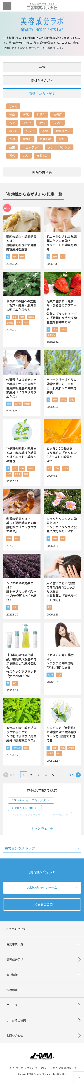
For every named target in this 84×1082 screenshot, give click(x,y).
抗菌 (12, 147)
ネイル (13, 131)
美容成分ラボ (14, 959)
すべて (13, 106)
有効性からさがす (42, 93)
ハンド (57, 123)
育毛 (12, 155)
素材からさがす (42, 80)
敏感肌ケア (63, 131)
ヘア (12, 123)
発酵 (62, 139)
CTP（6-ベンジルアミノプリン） (31, 800)
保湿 (12, 139)
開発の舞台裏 (42, 172)
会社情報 (12, 975)
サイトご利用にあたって (64, 1068)
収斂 (45, 131)
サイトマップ (16, 1068)
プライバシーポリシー (37, 1068)
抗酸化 (27, 139)
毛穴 (42, 123)
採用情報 (12, 990)
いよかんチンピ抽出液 (25, 808)
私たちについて (16, 929)
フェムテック (31, 147)
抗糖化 (41, 114)
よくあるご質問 (42, 904)
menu (7, 6)
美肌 (26, 114)
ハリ (26, 155)
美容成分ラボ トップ (20, 848)
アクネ (27, 123)
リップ (30, 131)
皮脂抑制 (42, 155)
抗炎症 (57, 114)
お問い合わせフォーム (42, 887)
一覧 (42, 67)
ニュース (11, 1005)
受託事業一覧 (14, 944)
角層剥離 (45, 139)
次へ (71, 775)
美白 (12, 114)
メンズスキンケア (59, 147)
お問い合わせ (14, 1035)
